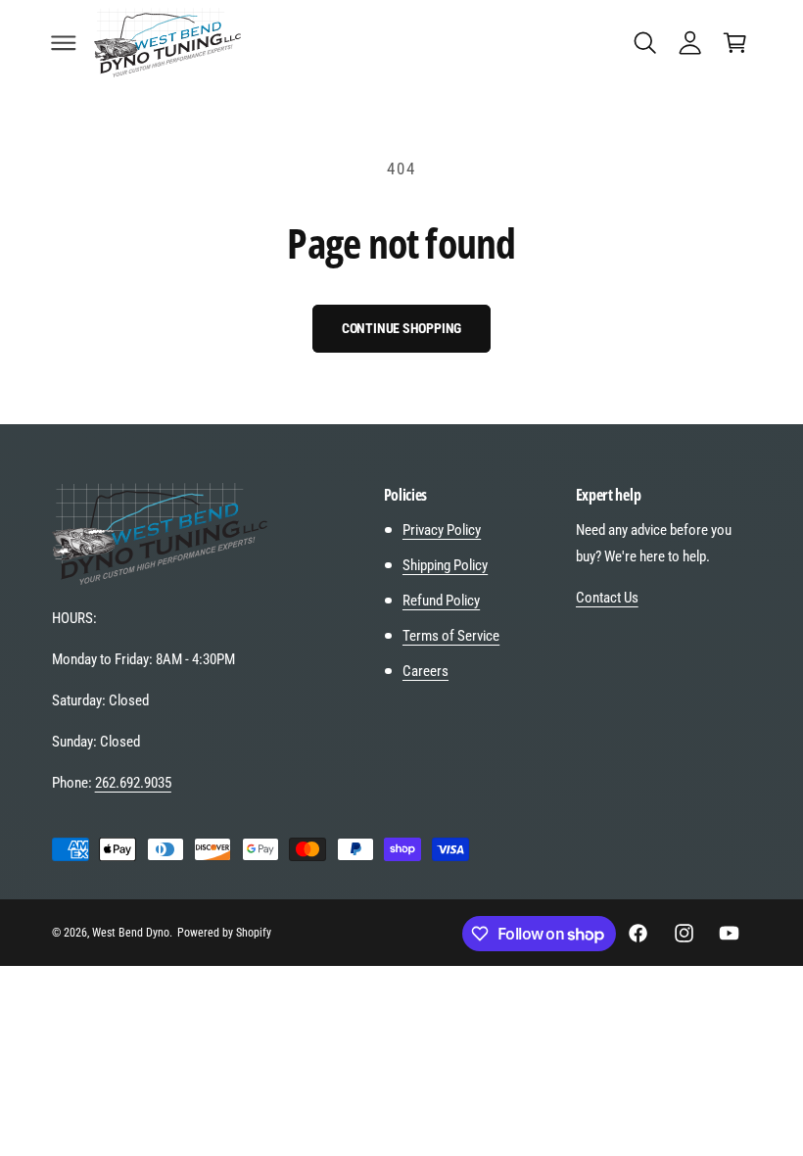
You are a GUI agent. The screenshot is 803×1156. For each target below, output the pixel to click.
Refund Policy (441, 600)
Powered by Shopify (224, 932)
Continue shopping (402, 328)
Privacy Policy (441, 530)
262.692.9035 (133, 783)
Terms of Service (450, 636)
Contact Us (607, 597)
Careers (425, 671)
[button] (63, 42)
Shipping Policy (445, 565)
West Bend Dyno (130, 932)
